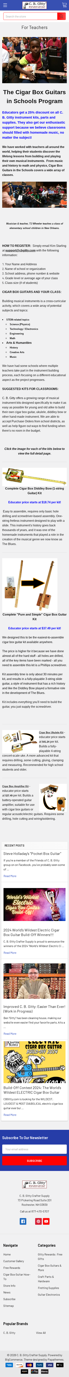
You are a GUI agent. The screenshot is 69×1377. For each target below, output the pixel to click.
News (6, 1292)
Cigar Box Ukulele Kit (51, 732)
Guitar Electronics (49, 1294)
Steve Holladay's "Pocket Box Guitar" (32, 853)
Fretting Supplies (48, 1288)
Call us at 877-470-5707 (34, 1211)
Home (7, 1254)
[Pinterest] (38, 1221)
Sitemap (8, 1305)
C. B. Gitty (9, 1332)
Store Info (9, 1285)
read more (9, 876)
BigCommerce (13, 1359)
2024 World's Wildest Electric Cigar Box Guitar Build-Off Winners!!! (31, 932)
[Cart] (64, 5)
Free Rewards (11, 1267)
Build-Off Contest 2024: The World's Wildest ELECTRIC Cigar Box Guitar (32, 1089)
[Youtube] (46, 1221)
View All (41, 1332)
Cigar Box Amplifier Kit (15, 786)
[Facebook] (23, 1221)
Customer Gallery (13, 1261)
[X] (30, 1221)
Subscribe (9, 1299)
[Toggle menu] (5, 5)
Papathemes (55, 1359)
